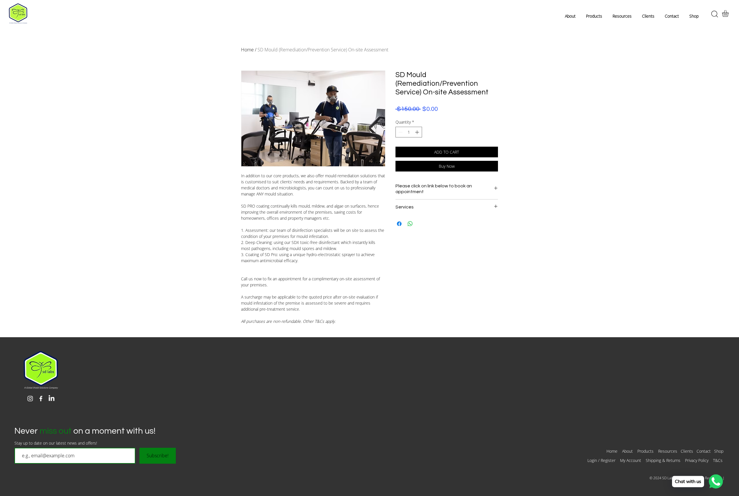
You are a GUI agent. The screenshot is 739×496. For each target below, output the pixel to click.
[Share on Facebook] (399, 223)
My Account (630, 460)
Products (647, 451)
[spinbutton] (409, 132)
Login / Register (601, 460)
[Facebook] (40, 398)
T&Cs (718, 460)
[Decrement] (400, 132)
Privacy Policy (696, 460)
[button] (729, 13)
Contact (704, 451)
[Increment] (417, 132)
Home (247, 49)
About (627, 451)
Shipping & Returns (663, 460)
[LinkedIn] (51, 398)
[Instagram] (30, 398)
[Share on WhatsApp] (410, 223)
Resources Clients (676, 451)
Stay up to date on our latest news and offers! (55, 443)
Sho (717, 451)
